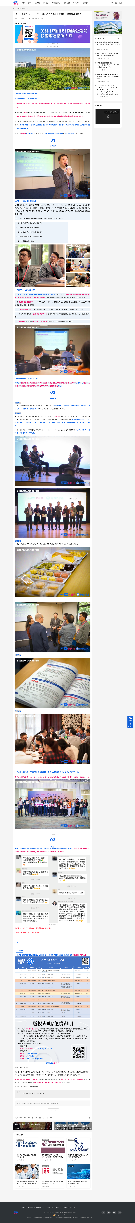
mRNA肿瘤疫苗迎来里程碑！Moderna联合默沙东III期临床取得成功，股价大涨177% (108, 44)
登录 (116, 3)
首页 (23, 3)
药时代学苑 (67, 3)
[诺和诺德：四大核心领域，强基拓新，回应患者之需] (78, 1145)
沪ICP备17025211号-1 (60, 1215)
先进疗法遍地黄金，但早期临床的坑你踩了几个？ (78, 1182)
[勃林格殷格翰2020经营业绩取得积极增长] (27, 1145)
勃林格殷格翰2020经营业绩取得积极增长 (26, 1156)
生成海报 (19, 1117)
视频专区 (37, 3)
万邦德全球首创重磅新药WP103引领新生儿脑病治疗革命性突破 (52, 1156)
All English (76, 3)
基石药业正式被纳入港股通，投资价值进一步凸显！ (52, 1182)
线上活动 (40, 18)
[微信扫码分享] (25, 1117)
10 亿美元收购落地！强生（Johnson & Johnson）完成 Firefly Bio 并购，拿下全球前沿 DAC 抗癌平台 (108, 65)
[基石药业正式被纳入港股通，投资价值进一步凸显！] (53, 1171)
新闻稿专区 (34, 18)
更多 (118, 38)
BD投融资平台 (56, 3)
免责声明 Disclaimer (69, 1207)
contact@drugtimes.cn (68, 1217)
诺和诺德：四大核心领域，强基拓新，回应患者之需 (78, 1156)
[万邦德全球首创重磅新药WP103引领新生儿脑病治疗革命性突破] (53, 1145)
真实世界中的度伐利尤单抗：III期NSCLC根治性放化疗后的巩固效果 (27, 1182)
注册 (120, 3)
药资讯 (29, 3)
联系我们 (85, 3)
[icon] (103, 1212)
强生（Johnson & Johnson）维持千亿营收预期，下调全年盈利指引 (108, 54)
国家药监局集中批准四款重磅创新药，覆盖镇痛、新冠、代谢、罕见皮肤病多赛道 (108, 76)
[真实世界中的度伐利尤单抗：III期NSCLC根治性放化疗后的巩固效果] (27, 1171)
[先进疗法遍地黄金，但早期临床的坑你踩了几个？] (78, 1171)
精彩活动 (45, 3)
